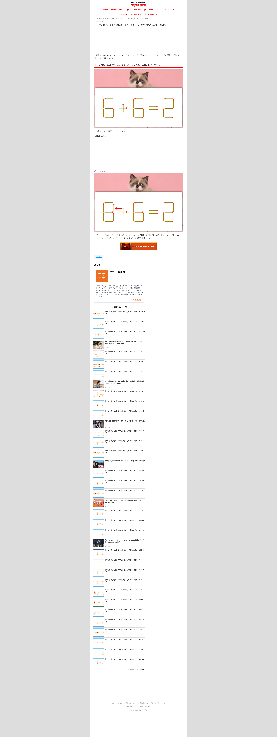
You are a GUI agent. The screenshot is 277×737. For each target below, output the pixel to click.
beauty (114, 10)
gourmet (122, 10)
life (135, 10)
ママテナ (140, 706)
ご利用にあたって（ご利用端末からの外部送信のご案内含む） (144, 703)
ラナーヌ (147, 706)
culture (171, 10)
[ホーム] (95, 18)
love (140, 10)
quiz (145, 10)
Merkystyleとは (116, 703)
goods (130, 10)
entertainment (154, 10)
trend (164, 10)
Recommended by (131, 669)
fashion (106, 10)
